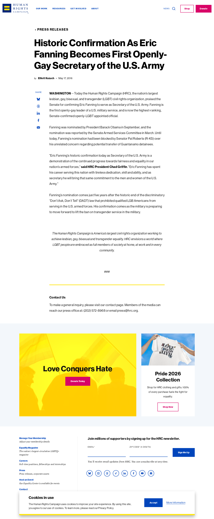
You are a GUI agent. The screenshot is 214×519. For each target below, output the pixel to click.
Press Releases (52, 29)
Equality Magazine (28, 447)
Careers (23, 460)
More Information (175, 502)
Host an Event (26, 479)
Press (22, 470)
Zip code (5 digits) (146, 447)
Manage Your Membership (32, 438)
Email (97, 447)
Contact (23, 489)
